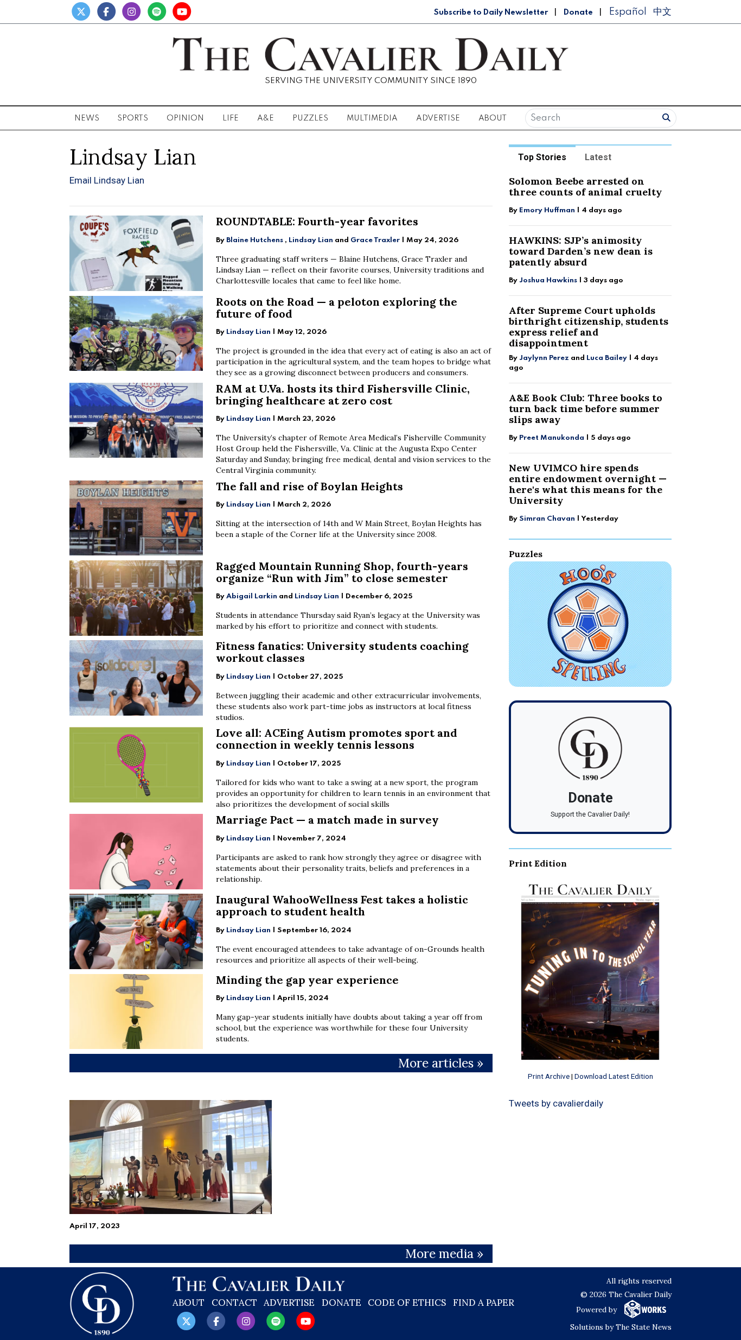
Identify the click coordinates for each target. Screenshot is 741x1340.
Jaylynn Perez (544, 358)
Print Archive (549, 1076)
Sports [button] (132, 118)
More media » (444, 1253)
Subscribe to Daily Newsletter (491, 12)
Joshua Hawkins (548, 280)
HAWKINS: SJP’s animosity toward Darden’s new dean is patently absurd (581, 251)
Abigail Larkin (251, 596)
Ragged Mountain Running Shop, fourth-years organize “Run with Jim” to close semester (342, 572)
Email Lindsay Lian (106, 180)
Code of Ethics (407, 1303)
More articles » (440, 1063)
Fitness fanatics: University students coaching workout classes (342, 652)
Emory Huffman (547, 210)
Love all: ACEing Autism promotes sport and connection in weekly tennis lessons (336, 738)
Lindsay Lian (311, 240)
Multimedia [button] (372, 118)
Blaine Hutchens (254, 240)
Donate (578, 12)
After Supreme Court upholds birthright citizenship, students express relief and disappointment (588, 326)
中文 (662, 12)
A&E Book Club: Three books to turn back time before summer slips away (585, 408)
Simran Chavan (547, 518)
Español (628, 12)
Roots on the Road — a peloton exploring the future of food (336, 307)
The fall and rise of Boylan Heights (309, 486)
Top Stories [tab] (542, 157)
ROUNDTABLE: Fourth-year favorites (317, 221)
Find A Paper (483, 1303)
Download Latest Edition (613, 1076)
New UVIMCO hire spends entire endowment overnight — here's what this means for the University (588, 484)
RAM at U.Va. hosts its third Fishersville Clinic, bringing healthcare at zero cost (343, 394)
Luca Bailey (606, 358)
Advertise (438, 118)
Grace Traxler (375, 240)
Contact (234, 1303)
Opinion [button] (185, 118)
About (189, 1303)
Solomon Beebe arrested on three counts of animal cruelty (585, 186)
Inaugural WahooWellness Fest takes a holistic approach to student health (342, 905)
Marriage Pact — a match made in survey (327, 819)
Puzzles (310, 118)
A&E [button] (265, 118)
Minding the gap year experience (307, 980)
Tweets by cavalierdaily (556, 1103)
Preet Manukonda (551, 437)
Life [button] (230, 118)
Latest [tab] (598, 157)
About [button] (492, 118)
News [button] (86, 118)
